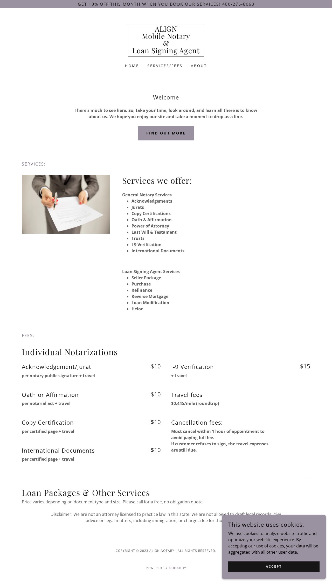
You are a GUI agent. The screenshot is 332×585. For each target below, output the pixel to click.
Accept (274, 566)
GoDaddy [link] (177, 568)
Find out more (166, 133)
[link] (166, 52)
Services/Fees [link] (165, 65)
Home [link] (132, 65)
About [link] (199, 65)
